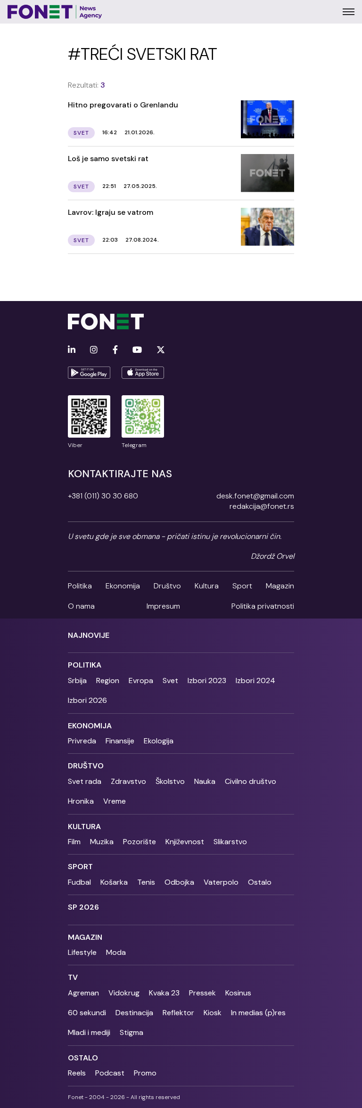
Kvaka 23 (164, 993)
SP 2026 (83, 907)
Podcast (109, 1073)
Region (107, 680)
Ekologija (158, 741)
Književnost (184, 842)
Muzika (102, 842)
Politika (80, 586)
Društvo (167, 586)
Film (74, 842)
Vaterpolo (221, 882)
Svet (170, 680)
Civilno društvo (250, 781)
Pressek (202, 993)
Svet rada (84, 781)
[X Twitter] (160, 350)
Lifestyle (82, 952)
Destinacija (134, 1013)
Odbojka (179, 882)
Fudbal (79, 882)
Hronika (81, 801)
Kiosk (213, 1013)
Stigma (131, 1032)
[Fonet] (55, 12)
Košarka (114, 882)
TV (73, 977)
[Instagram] (94, 350)
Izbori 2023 (207, 680)
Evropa (141, 680)
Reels (77, 1073)
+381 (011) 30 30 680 (103, 496)
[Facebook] (115, 350)
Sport (242, 586)
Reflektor (178, 1013)
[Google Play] (89, 373)
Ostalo (260, 882)
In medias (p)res (258, 1013)
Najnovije (88, 635)
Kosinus (238, 993)
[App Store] (143, 373)
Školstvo (170, 781)
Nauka (204, 781)
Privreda (82, 741)
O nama (81, 606)
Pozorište (139, 842)
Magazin (280, 586)
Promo (145, 1073)
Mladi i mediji (89, 1032)
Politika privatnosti (262, 606)
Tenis (146, 882)
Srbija (77, 680)
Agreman (83, 993)
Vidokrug (124, 993)
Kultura (207, 586)
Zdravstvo (128, 781)
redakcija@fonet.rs (262, 506)
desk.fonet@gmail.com (255, 496)
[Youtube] (137, 350)
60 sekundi (87, 1013)
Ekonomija (123, 586)
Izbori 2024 (255, 680)
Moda (116, 952)
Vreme (114, 801)
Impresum (163, 606)
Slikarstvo (230, 842)
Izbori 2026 (87, 700)
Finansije (120, 741)
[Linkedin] (71, 350)
